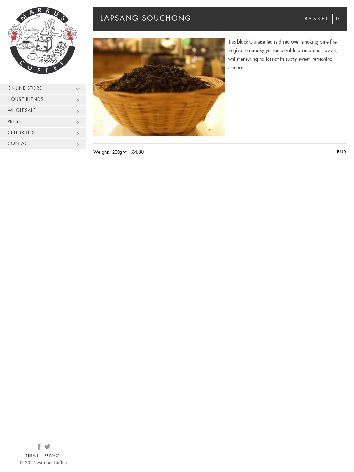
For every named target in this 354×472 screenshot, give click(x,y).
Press (14, 122)
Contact (19, 144)
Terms (32, 455)
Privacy (53, 455)
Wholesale (22, 110)
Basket (322, 19)
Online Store (25, 88)
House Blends (26, 99)
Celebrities (21, 133)
